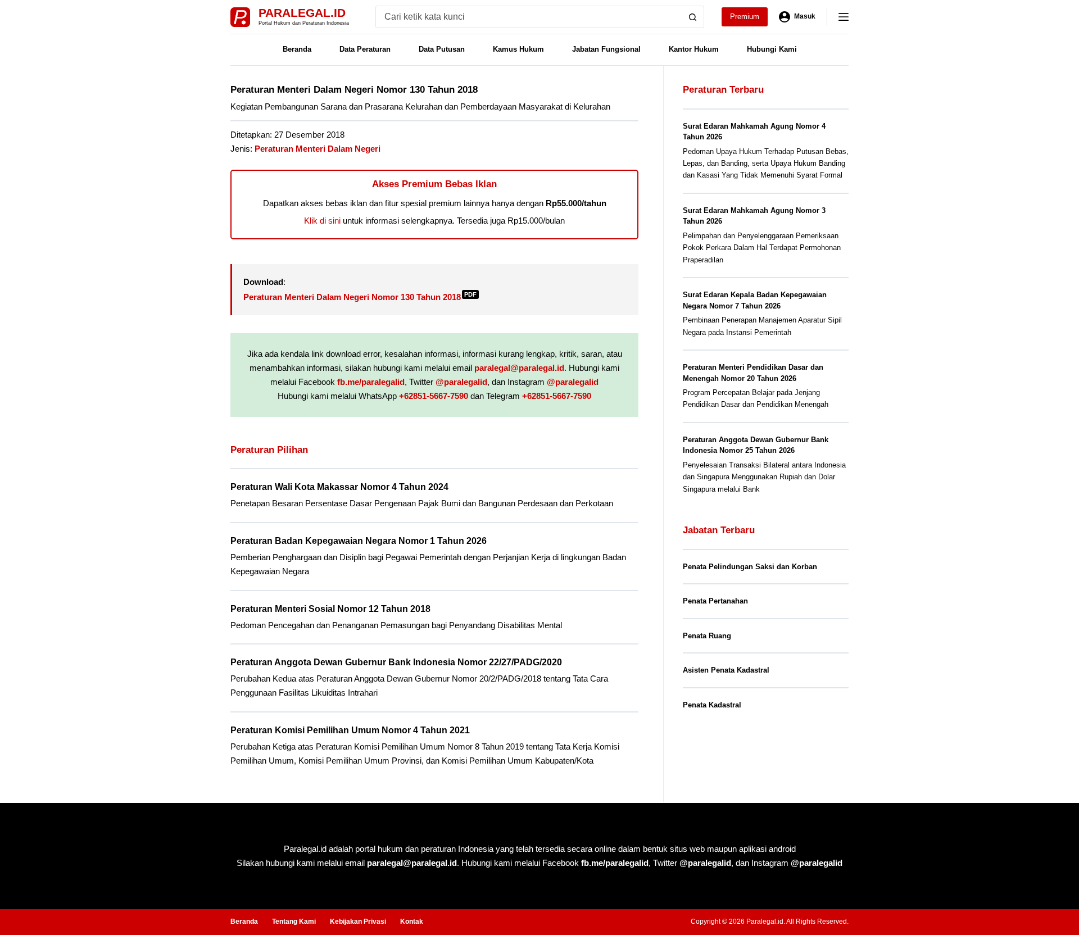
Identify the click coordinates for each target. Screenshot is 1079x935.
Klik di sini (322, 220)
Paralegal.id (302, 12)
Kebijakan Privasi (358, 921)
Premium (744, 16)
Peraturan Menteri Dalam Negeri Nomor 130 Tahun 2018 (360, 297)
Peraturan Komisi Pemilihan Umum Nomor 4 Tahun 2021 (350, 730)
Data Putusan (442, 49)
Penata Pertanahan (715, 601)
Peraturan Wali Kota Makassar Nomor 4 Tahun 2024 (339, 487)
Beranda (297, 49)
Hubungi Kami (772, 49)
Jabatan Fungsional (606, 49)
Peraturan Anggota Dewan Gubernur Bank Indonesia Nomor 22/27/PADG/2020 (396, 662)
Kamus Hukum (518, 49)
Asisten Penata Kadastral (726, 670)
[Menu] (843, 17)
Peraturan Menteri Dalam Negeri (317, 148)
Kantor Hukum (694, 49)
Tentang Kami (294, 921)
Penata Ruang (707, 636)
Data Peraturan (365, 49)
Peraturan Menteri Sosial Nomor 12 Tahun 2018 (330, 609)
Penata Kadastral (712, 705)
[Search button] (693, 17)
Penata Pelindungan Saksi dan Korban (750, 566)
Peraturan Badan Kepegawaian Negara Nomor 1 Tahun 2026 (358, 541)
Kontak (411, 921)
